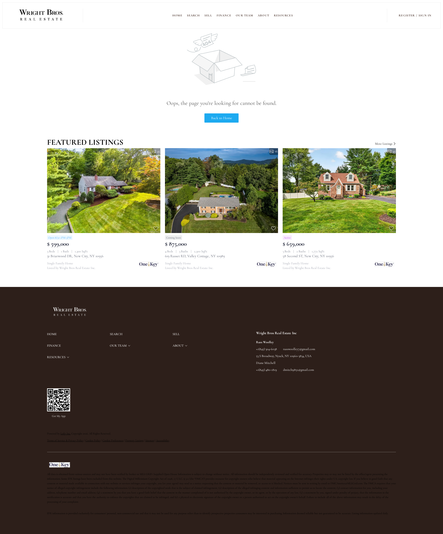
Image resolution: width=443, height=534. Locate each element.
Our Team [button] (244, 15)
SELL (208, 15)
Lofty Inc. (65, 433)
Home (177, 15)
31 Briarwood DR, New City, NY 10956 (75, 256)
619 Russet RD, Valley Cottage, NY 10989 (195, 256)
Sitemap (149, 440)
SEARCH (193, 15)
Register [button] (407, 15)
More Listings (384, 144)
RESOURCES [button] (283, 15)
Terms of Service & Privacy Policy (65, 440)
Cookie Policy (93, 440)
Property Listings (134, 440)
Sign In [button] (425, 15)
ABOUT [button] (263, 15)
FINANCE (224, 15)
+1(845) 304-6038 (266, 349)
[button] (41, 15)
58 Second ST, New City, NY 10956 (308, 256)
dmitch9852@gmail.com (298, 370)
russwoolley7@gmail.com (299, 349)
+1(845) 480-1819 (266, 370)
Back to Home (221, 118)
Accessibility (162, 440)
